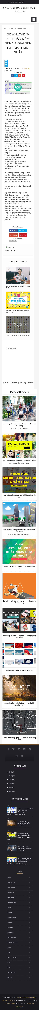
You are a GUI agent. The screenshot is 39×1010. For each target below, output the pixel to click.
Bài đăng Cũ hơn (26, 383)
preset (9, 947)
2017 (10, 776)
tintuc (9, 967)
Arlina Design (10, 1003)
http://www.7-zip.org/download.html (16, 179)
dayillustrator (11, 897)
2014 (10, 787)
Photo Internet (12, 937)
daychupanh (11, 892)
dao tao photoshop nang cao (18, 202)
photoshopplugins (13, 942)
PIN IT (24, 235)
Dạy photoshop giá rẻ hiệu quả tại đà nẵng (19, 460)
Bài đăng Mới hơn (10, 383)
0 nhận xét (8, 71)
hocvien (10, 912)
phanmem (6, 63)
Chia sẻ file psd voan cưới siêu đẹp (19, 670)
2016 (10, 780)
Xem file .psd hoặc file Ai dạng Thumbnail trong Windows (24, 860)
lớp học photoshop (19, 208)
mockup (10, 922)
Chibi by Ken (11, 882)
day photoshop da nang (12, 193)
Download (8, 173)
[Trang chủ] (18, 383)
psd (9, 952)
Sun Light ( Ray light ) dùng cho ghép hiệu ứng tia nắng (24, 823)
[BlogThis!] (12, 241)
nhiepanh (10, 927)
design (9, 907)
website (10, 977)
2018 (10, 772)
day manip (12, 197)
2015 (10, 783)
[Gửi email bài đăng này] (10, 241)
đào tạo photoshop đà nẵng (18, 213)
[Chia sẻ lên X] (14, 241)
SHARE (14, 230)
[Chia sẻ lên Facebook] (16, 241)
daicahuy (10, 250)
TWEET (23, 230)
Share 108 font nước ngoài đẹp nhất (17, 335)
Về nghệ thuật (12, 972)
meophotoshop (12, 917)
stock (9, 962)
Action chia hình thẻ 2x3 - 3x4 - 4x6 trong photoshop (25, 810)
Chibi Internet (11, 887)
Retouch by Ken (12, 957)
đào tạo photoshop (16, 217)
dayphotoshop (12, 902)
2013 (10, 791)
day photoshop (21, 197)
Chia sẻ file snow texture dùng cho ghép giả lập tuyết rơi (25, 848)
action (9, 877)
